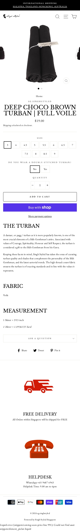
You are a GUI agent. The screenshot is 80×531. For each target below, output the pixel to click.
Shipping (7, 125)
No (35, 169)
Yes (45, 169)
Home (39, 96)
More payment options (40, 216)
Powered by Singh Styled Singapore (40, 519)
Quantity (40, 177)
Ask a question (40, 338)
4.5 (25, 145)
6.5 (63, 145)
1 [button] (39, 89)
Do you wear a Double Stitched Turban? (39, 162)
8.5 (45, 153)
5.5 (44, 145)
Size (40, 138)
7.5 (26, 153)
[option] (40, 5)
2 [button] (42, 89)
